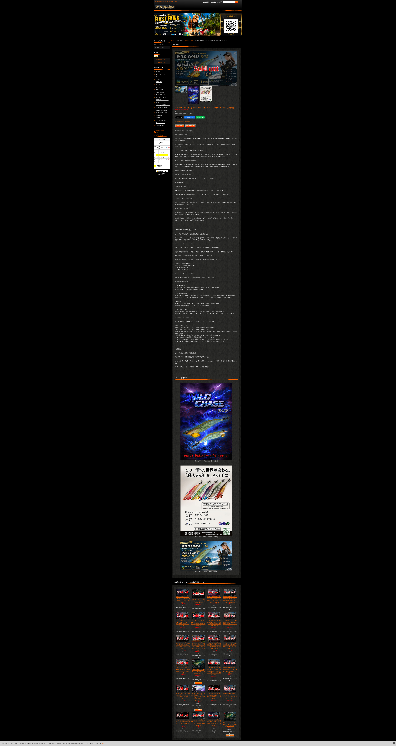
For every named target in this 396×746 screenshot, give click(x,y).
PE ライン (159, 76)
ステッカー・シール (161, 87)
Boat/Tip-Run (159, 89)
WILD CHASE (160, 92)
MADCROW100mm (161, 110)
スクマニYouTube (161, 120)
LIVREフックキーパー (162, 100)
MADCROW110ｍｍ (161, 112)
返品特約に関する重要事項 (182, 121)
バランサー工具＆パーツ (163, 105)
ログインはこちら (161, 62)
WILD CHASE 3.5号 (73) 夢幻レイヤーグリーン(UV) (198, 601)
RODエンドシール (161, 97)
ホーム (173, 40)
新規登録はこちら (161, 59)
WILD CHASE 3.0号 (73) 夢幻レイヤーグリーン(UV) (230, 724)
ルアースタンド (160, 74)
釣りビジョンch (160, 123)
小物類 (158, 117)
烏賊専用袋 (159, 115)
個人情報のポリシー (161, 135)
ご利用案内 (205, 2)
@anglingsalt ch (160, 125)
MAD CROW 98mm (161, 107)
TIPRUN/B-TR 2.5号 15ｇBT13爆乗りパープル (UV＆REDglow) (198, 697)
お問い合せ (213, 2)
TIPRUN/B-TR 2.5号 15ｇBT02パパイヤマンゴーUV (198, 646)
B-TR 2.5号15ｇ (189, 40)
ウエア (158, 84)
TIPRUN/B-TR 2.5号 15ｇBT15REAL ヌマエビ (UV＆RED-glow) (214, 671)
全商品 (158, 71)
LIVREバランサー (161, 102)
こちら (103, 743)
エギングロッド (160, 94)
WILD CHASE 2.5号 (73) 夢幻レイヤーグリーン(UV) (198, 671)
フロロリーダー (160, 79)
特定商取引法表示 (161, 130)
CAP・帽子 (159, 82)
